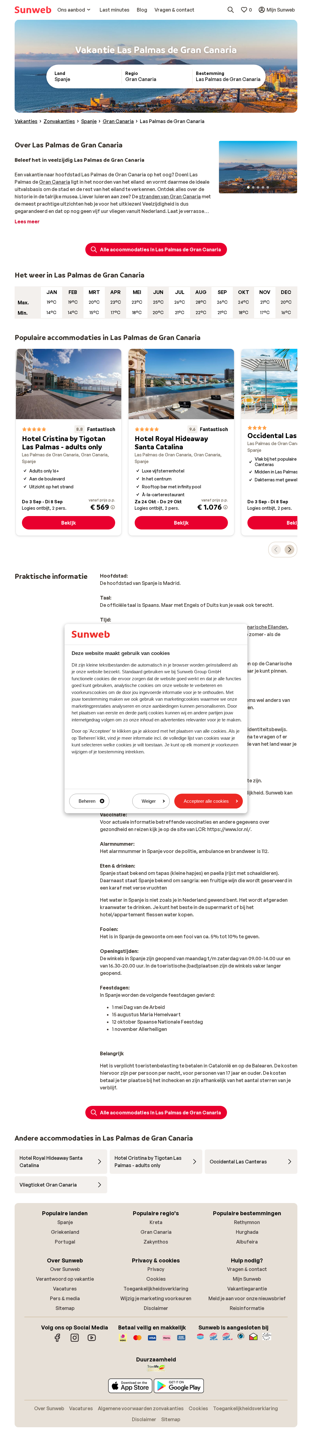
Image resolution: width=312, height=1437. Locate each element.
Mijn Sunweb (247, 1279)
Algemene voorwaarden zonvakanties (141, 1408)
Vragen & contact (247, 1269)
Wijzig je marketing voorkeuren (155, 1298)
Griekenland (65, 1232)
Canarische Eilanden (263, 627)
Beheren (87, 801)
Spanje (65, 1222)
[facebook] (57, 1341)
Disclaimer (156, 1308)
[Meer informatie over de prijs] (112, 507)
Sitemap (65, 1308)
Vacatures (65, 1289)
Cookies (156, 1279)
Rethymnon (247, 1222)
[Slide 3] (258, 187)
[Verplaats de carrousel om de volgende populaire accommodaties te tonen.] (289, 549)
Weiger (149, 801)
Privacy (155, 1269)
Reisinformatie (247, 1308)
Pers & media (65, 1298)
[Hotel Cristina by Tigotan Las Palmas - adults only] (68, 442)
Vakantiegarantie (247, 1289)
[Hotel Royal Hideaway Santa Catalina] (181, 442)
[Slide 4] (263, 187)
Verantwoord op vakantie (65, 1279)
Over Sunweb (65, 1269)
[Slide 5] (268, 187)
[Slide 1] (248, 187)
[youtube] (92, 1341)
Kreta (156, 1222)
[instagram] (75, 1341)
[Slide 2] (253, 187)
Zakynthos (156, 1242)
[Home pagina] (33, 9)
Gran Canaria (54, 182)
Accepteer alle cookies (206, 801)
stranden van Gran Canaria (170, 196)
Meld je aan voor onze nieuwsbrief (247, 1298)
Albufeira (247, 1242)
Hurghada (247, 1232)
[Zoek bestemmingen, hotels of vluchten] (231, 10)
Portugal (65, 1242)
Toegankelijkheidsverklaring (155, 1289)
